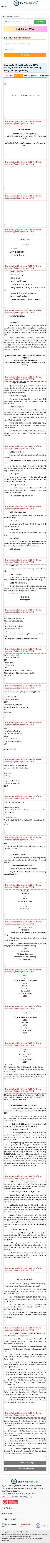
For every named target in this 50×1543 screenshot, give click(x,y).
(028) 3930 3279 (20, 1497)
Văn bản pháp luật (13, 16)
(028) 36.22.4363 (13, 1494)
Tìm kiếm (40, 22)
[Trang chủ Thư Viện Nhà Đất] (3, 16)
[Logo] (14, 1482)
